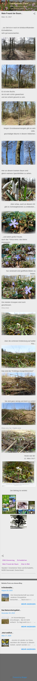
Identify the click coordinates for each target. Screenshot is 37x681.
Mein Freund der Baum (10, 564)
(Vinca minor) (5, 308)
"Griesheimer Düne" (18, 3)
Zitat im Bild (25, 564)
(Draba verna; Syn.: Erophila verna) (11, 428)
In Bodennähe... (8, 588)
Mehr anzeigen (28, 604)
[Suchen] (34, 4)
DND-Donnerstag (8, 560)
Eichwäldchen (22, 560)
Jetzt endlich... (7, 633)
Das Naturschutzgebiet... (11, 610)
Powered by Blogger (19, 677)
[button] (34, 13)
